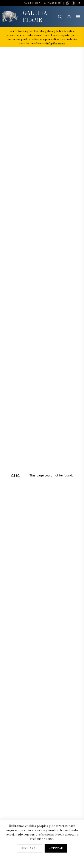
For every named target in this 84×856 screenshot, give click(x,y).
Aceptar (56, 848)
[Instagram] (73, 3)
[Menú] (78, 16)
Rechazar (29, 848)
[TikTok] (79, 3)
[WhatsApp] (67, 3)
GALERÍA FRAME (35, 16)
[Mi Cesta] (68, 16)
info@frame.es (55, 43)
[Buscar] (60, 16)
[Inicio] (9, 16)
